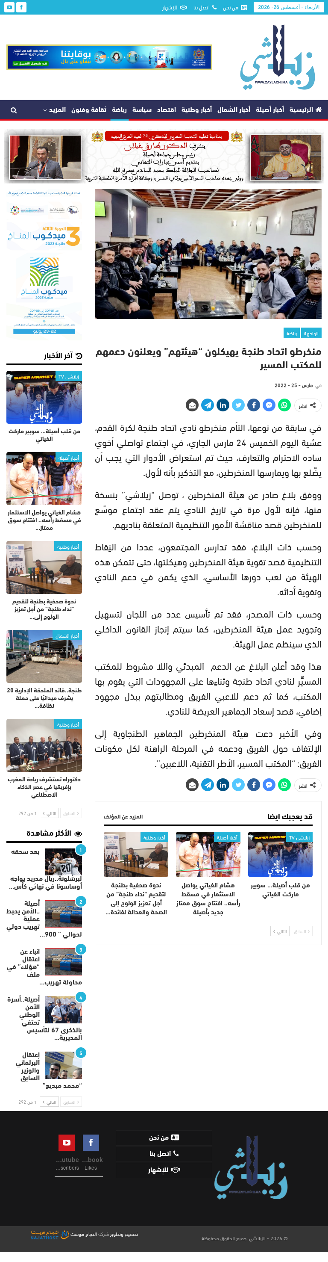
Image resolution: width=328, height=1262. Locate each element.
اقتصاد (166, 110)
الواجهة (311, 332)
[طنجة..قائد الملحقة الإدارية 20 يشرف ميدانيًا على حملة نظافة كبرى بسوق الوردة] (44, 656)
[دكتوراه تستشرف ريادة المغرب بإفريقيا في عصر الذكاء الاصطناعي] (44, 745)
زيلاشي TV (299, 837)
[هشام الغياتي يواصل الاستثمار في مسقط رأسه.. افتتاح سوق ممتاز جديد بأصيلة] (208, 854)
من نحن (230, 7)
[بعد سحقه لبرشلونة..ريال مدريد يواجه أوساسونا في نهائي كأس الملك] (63, 862)
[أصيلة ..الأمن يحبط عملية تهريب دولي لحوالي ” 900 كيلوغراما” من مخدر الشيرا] (63, 914)
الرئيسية (301, 110)
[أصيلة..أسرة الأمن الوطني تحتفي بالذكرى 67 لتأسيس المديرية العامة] (63, 1009)
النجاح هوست (83, 1233)
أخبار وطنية (197, 110)
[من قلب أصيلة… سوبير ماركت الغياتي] (280, 854)
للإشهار (169, 7)
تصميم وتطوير (124, 1233)
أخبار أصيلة (270, 110)
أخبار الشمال (233, 110)
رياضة (119, 110)
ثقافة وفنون (88, 110)
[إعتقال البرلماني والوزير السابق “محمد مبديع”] (63, 1065)
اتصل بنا (201, 7)
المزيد (57, 110)
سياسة (142, 110)
